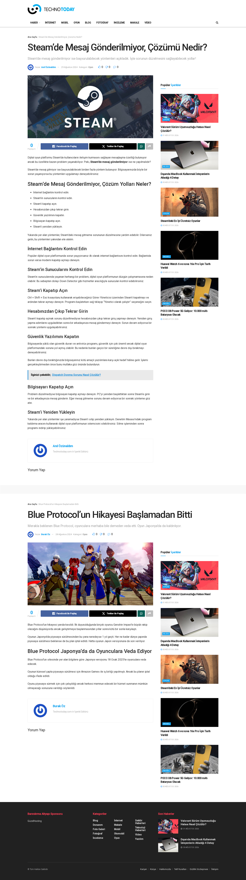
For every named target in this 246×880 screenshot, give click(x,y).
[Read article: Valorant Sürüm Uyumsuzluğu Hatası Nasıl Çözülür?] (189, 108)
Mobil (64, 22)
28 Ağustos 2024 (64, 534)
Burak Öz (45, 534)
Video (148, 22)
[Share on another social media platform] (149, 146)
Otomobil (119, 833)
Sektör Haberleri (140, 821)
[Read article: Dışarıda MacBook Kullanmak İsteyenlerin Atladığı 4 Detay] (189, 155)
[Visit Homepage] (51, 9)
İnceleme (119, 22)
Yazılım (139, 839)
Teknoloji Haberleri (140, 829)
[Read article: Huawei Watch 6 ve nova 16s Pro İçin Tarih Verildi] (189, 245)
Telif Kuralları (180, 869)
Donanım (98, 824)
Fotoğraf (102, 22)
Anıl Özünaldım (48, 67)
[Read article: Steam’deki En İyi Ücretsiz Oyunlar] (189, 202)
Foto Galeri (99, 829)
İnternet (50, 22)
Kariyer (143, 869)
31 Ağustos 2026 (170, 135)
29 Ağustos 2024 (69, 67)
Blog (88, 22)
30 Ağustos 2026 (170, 182)
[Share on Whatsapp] (141, 146)
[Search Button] (217, 22)
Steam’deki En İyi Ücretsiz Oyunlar (180, 221)
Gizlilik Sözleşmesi (199, 869)
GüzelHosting (35, 821)
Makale (134, 22)
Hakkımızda (165, 869)
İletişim (214, 869)
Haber (34, 22)
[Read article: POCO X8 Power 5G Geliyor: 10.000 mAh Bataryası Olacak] (189, 292)
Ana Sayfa (32, 37)
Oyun (77, 22)
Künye (153, 869)
